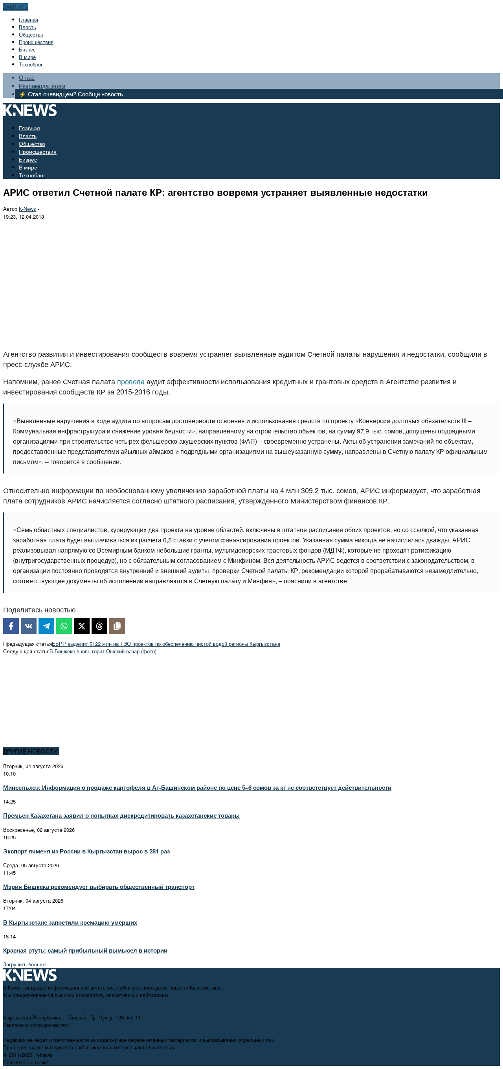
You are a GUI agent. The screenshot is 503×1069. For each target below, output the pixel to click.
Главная (28, 19)
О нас (27, 77)
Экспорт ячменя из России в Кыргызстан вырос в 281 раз (86, 851)
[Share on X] (82, 626)
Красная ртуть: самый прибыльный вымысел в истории (85, 950)
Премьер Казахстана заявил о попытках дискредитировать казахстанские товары (121, 815)
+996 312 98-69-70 (24, 1010)
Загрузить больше (24, 964)
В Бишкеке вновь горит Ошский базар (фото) (103, 651)
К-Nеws (27, 208)
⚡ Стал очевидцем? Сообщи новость (71, 94)
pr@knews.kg (131, 1024)
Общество (31, 34)
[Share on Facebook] (11, 626)
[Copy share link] (117, 626)
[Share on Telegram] (46, 626)
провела (131, 381)
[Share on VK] (29, 626)
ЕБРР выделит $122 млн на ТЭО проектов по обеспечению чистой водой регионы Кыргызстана (166, 643)
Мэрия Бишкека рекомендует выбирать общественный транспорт (99, 886)
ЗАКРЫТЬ (15, 7)
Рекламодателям (42, 85)
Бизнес (27, 49)
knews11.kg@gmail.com (115, 1010)
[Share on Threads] (99, 626)
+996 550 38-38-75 (92, 1024)
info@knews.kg (66, 1010)
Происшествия (36, 42)
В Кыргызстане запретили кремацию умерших (70, 922)
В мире (27, 57)
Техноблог (31, 64)
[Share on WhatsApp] (64, 626)
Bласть (27, 27)
